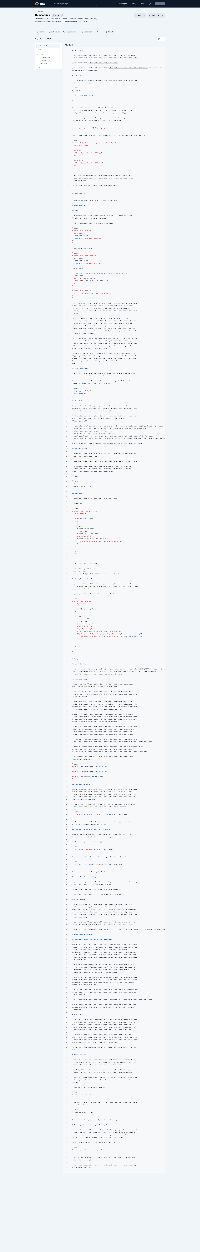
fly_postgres (42, 14)
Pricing (133, 4)
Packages (123, 4)
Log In (160, 4)
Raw (162, 39)
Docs (143, 4)
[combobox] (75, 4)
